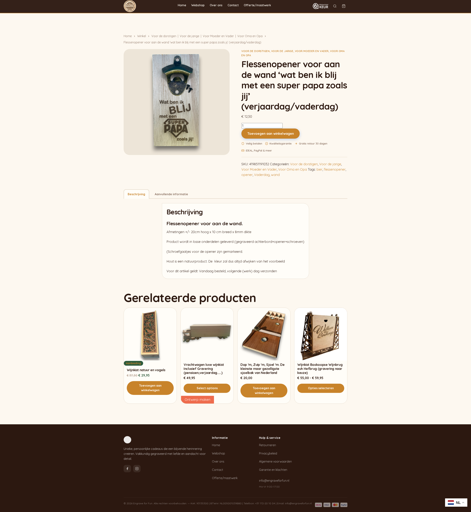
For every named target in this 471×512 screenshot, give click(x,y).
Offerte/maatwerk (257, 5)
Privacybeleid (268, 453)
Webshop (198, 5)
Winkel (141, 36)
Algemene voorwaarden (275, 461)
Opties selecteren (321, 388)
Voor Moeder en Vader (218, 36)
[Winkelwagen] (343, 6)
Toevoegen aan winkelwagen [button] (150, 388)
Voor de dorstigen (163, 36)
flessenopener (335, 169)
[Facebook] (127, 468)
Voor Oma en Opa (250, 36)
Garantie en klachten (273, 470)
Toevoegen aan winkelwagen (270, 133)
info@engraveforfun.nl (274, 480)
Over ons (216, 5)
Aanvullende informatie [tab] (171, 194)
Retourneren (267, 445)
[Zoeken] (335, 6)
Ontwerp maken (197, 399)
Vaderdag (262, 175)
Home (182, 5)
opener (247, 175)
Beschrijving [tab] (136, 194)
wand (275, 175)
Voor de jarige (189, 36)
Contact (233, 5)
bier (319, 169)
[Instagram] (137, 468)
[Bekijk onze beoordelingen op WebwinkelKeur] (320, 6)
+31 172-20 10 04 (265, 503)
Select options (207, 388)
